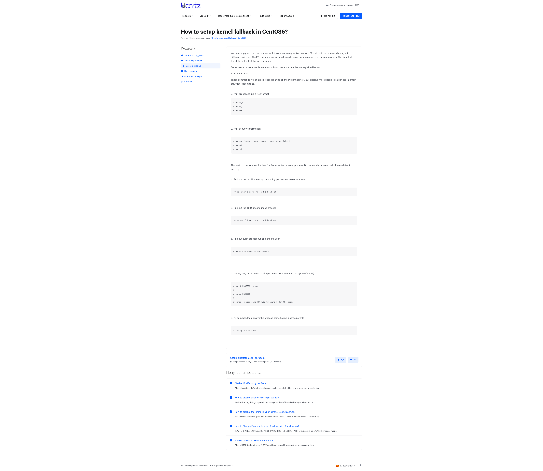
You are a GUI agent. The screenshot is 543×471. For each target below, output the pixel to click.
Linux (208, 38)
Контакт (188, 81)
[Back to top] (360, 465)
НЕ (355, 360)
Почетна (184, 38)
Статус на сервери (193, 76)
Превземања (190, 71)
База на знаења (197, 38)
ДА (342, 360)
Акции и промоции (193, 61)
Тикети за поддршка (193, 55)
